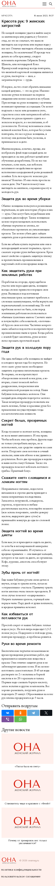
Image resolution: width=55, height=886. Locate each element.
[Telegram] (33, 713)
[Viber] (8, 719)
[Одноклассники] (20, 713)
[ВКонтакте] (8, 713)
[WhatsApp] (20, 719)
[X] (46, 713)
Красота (7, 15)
